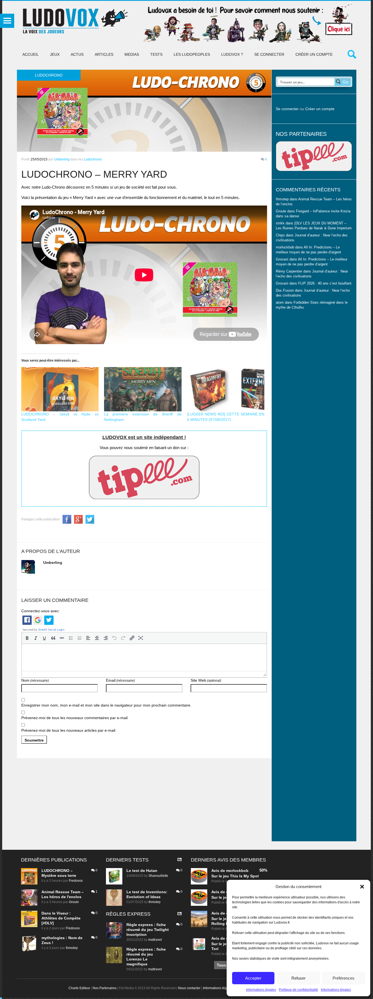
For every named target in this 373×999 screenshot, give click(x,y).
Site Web (206, 680)
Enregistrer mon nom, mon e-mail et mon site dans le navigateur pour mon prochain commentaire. (106, 705)
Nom (35, 680)
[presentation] (27, 638)
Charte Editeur (79, 988)
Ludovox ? (232, 54)
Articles (104, 54)
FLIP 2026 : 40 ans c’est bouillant (324, 283)
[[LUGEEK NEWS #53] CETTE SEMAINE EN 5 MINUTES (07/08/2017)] (226, 389)
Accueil (30, 54)
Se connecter (269, 54)
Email (120, 680)
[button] (362, 886)
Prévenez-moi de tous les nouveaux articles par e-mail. (68, 730)
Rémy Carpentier (289, 271)
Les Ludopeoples (192, 54)
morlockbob (237, 870)
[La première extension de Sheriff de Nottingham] (143, 389)
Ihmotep (282, 199)
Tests (156, 54)
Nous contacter (189, 988)
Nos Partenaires (105, 988)
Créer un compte (314, 54)
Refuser (298, 978)
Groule (74, 902)
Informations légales (261, 990)
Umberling (62, 159)
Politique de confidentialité (298, 990)
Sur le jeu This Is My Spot (235, 876)
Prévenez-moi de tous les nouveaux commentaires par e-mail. (75, 718)
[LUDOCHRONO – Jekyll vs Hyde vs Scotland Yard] (60, 389)
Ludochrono (93, 159)
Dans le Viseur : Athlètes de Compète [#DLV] (61, 918)
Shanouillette (158, 876)
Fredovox (76, 881)
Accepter (253, 978)
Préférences (343, 978)
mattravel (155, 940)
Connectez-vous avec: (40, 611)
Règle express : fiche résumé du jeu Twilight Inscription (147, 929)
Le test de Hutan (141, 870)
